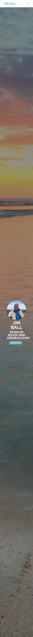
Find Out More (16, 343)
